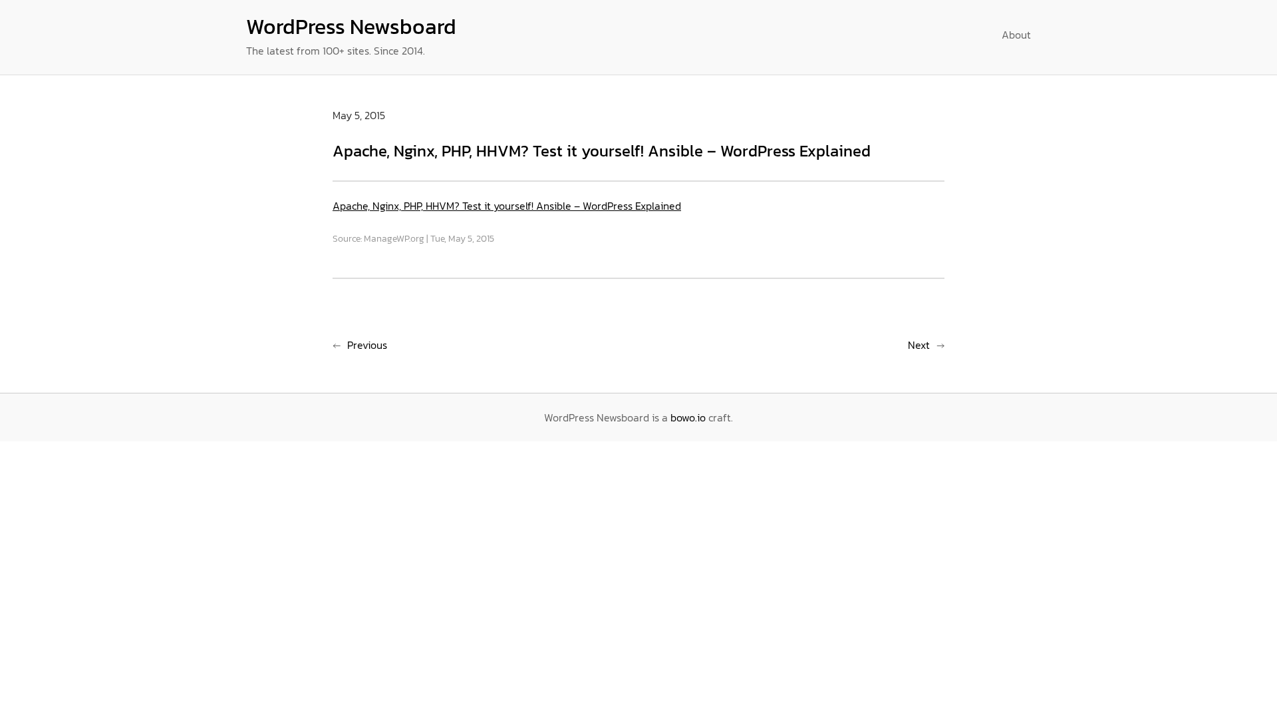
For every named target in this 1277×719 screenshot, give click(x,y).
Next (919, 345)
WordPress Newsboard (351, 27)
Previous (367, 345)
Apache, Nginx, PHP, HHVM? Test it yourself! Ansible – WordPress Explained (507, 206)
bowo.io (688, 417)
